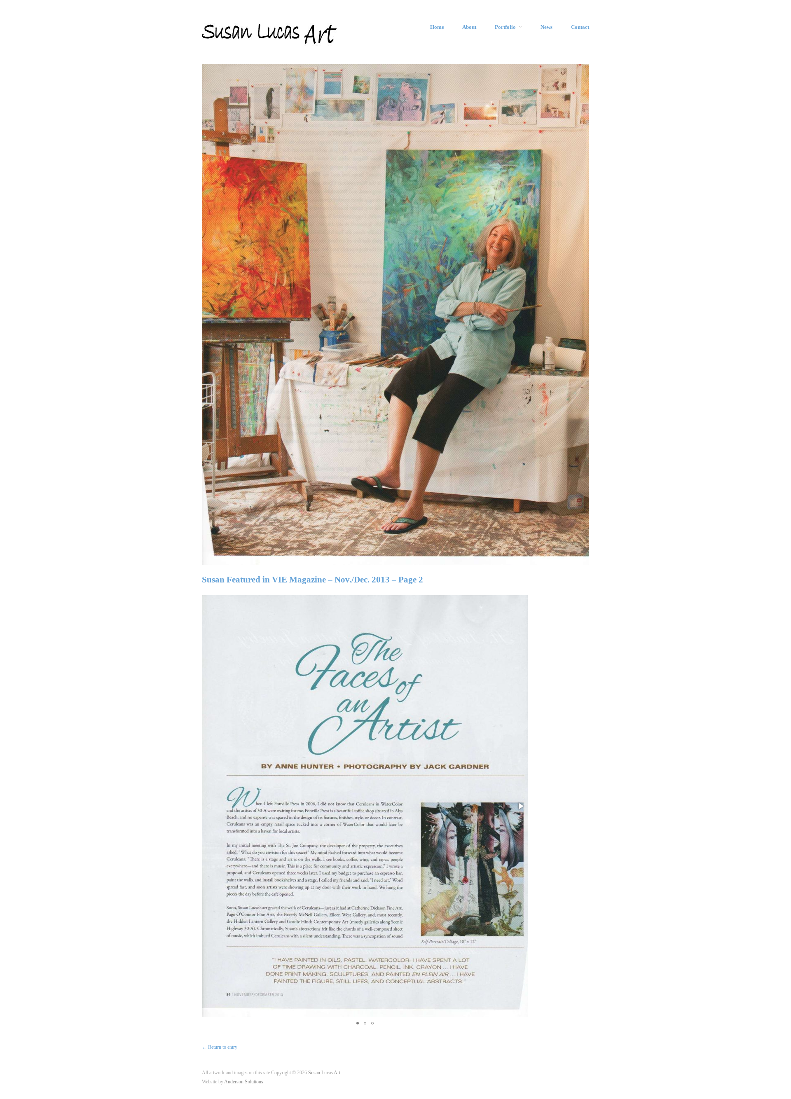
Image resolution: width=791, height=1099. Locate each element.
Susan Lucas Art (324, 1073)
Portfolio (505, 27)
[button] (520, 806)
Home (437, 27)
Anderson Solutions (243, 1082)
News (546, 27)
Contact (580, 27)
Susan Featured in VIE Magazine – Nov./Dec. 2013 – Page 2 (312, 580)
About (469, 27)
